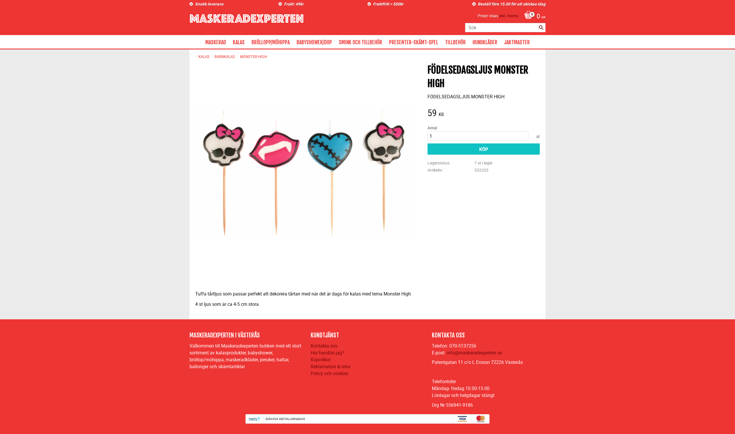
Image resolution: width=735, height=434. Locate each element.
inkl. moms (508, 15)
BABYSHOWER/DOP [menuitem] (314, 42)
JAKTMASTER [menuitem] (517, 42)
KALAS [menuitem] (239, 42)
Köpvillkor (321, 359)
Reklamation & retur (331, 366)
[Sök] (541, 27)
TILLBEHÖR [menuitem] (455, 42)
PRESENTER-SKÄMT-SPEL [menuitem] (413, 42)
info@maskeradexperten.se (474, 352)
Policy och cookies (329, 373)
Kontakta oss (324, 346)
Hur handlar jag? (327, 352)
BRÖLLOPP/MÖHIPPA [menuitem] (271, 42)
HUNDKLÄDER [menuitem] (485, 42)
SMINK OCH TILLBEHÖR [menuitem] (360, 42)
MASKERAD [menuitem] (215, 42)
